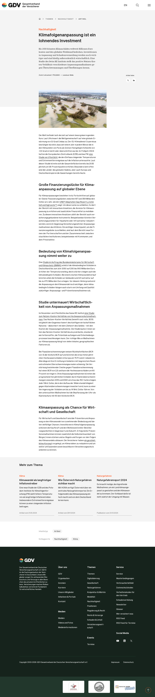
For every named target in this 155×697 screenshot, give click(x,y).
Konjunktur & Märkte (96, 592)
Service (119, 573)
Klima (22, 475)
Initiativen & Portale (67, 596)
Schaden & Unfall (94, 619)
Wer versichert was (124, 613)
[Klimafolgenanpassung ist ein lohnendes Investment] (21, 5)
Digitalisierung (93, 578)
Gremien (62, 583)
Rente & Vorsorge (95, 615)
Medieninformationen (67, 627)
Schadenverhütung (124, 600)
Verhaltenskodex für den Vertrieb (125, 594)
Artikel (57, 531)
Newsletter (121, 604)
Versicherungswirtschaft (95, 626)
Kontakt (62, 601)
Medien (61, 618)
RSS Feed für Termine (125, 623)
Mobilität (91, 596)
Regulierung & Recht (96, 610)
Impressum (115, 662)
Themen (91, 573)
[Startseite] (42, 19)
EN (125, 5)
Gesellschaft (92, 583)
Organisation (64, 578)
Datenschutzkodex (124, 587)
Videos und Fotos (65, 622)
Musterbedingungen (125, 578)
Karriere (62, 587)
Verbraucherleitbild (124, 583)
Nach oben (148, 690)
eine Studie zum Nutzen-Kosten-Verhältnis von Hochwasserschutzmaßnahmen (67, 316)
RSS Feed (120, 618)
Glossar (119, 609)
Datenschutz (128, 662)
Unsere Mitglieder (66, 592)
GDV (60, 573)
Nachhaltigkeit (60, 539)
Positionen (92, 606)
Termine (90, 644)
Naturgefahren (104, 475)
